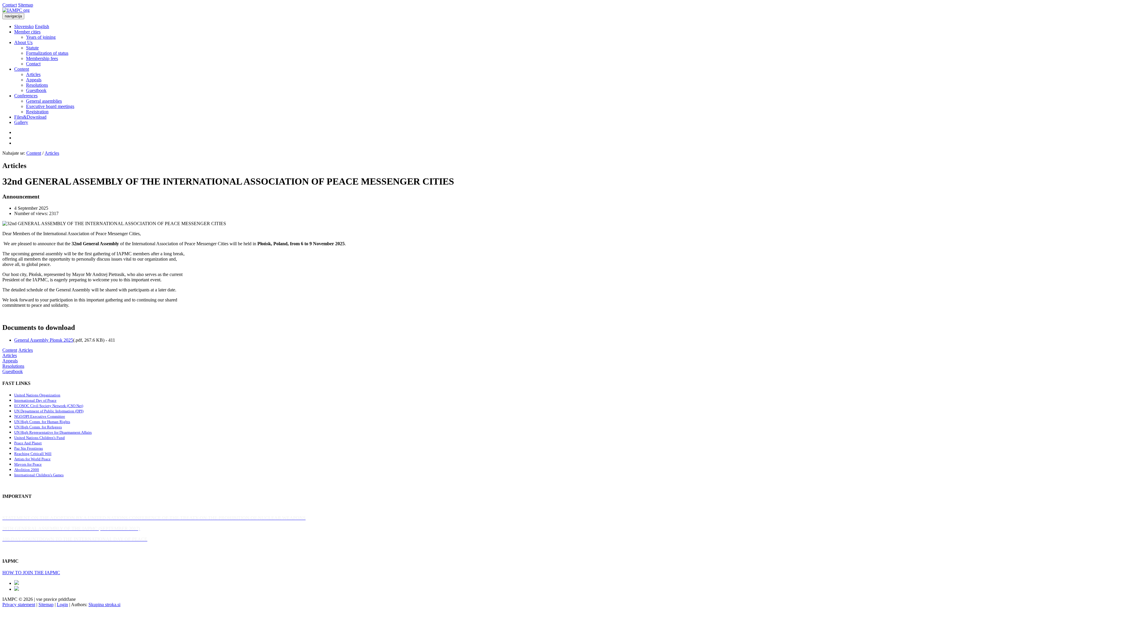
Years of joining (41, 37)
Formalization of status (47, 53)
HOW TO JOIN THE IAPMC (31, 572)
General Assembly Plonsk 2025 (43, 340)
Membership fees (42, 58)
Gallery (21, 122)
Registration (37, 111)
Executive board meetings (50, 106)
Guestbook (36, 90)
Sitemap (25, 4)
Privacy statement (18, 604)
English (42, 26)
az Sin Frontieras (29, 448)
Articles (33, 74)
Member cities (27, 31)
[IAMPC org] (16, 10)
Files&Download (30, 117)
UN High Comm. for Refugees (38, 427)
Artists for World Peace (32, 459)
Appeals (33, 79)
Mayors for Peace (28, 464)
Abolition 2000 (26, 469)
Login (62, 604)
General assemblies (44, 101)
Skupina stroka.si (104, 604)
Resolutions (37, 85)
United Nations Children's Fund (39, 437)
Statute (32, 47)
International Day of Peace (35, 400)
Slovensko (24, 26)
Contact (9, 4)
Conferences (26, 95)
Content (21, 69)
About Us (23, 42)
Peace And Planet (28, 443)
